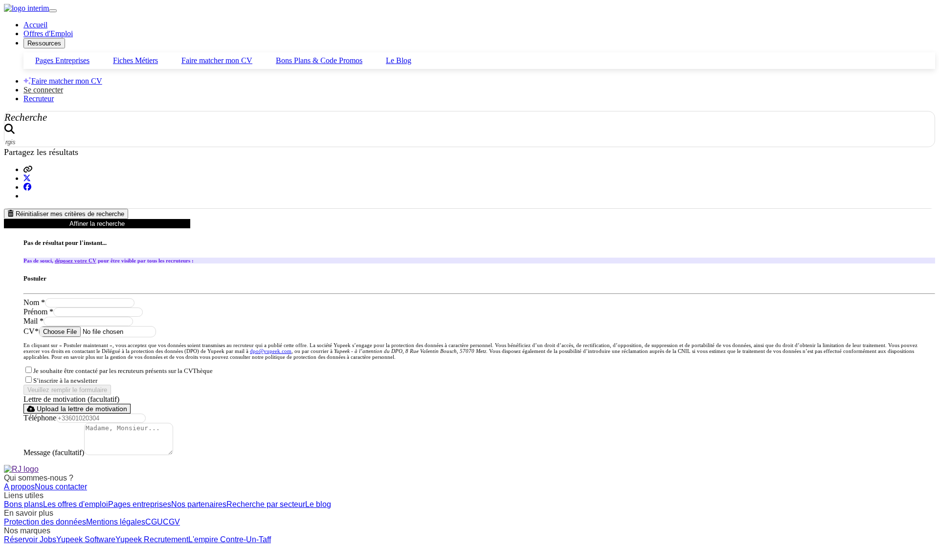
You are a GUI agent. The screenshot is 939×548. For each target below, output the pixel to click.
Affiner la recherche (97, 223)
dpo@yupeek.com (270, 351)
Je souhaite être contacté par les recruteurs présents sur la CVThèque (123, 371)
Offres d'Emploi (48, 33)
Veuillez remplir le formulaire (67, 390)
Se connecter (43, 90)
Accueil (35, 25)
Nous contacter (61, 486)
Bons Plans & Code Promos (319, 60)
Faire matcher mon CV (216, 60)
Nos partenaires (198, 504)
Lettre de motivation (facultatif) (71, 399)
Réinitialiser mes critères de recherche (69, 214)
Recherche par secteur (265, 504)
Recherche (25, 117)
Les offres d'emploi (75, 504)
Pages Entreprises (62, 60)
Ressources (44, 43)
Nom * (34, 302)
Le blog (318, 504)
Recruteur (38, 98)
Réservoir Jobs (30, 539)
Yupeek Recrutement (151, 539)
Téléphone (39, 418)
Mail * (33, 321)
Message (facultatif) (53, 452)
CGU (154, 522)
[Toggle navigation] (53, 10)
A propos (19, 486)
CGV (171, 522)
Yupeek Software (85, 539)
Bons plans (23, 504)
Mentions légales (115, 522)
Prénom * (38, 311)
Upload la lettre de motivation (81, 409)
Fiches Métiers (135, 60)
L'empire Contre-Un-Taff (229, 539)
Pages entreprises (139, 504)
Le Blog (398, 60)
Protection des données (45, 522)
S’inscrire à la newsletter (65, 380)
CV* (31, 331)
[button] (27, 169)
